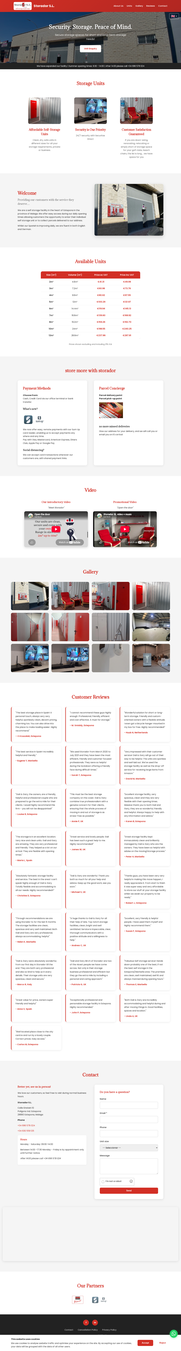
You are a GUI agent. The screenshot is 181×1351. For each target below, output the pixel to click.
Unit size (104, 1141)
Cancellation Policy (88, 1329)
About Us (118, 5)
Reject (162, 1343)
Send (129, 1191)
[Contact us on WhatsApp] (174, 1334)
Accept (145, 1343)
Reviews (150, 5)
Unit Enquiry (90, 48)
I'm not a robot (113, 1181)
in (95, 1322)
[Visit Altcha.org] (131, 1182)
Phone (103, 1127)
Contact (162, 5)
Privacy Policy (109, 1329)
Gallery (139, 5)
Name (103, 1098)
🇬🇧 (174, 16)
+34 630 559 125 (26, 1130)
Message (105, 1155)
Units (129, 5)
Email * (103, 1113)
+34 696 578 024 (136, 66)
